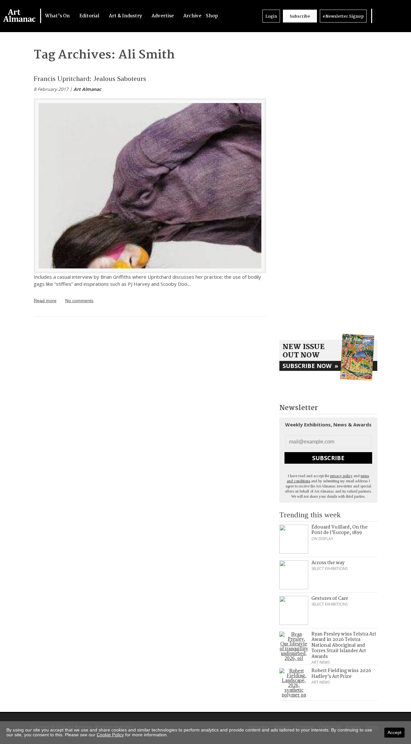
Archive (192, 16)
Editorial (89, 16)
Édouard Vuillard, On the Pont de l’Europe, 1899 (339, 530)
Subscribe (300, 16)
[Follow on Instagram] (391, 16)
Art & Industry (126, 16)
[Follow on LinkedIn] (378, 16)
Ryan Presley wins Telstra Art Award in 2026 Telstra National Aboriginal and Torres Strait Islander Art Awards (343, 645)
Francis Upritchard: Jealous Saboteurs (90, 78)
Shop (212, 16)
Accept (394, 732)
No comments (79, 300)
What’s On (58, 16)
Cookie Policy (110, 734)
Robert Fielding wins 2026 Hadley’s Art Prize (341, 673)
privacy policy (341, 476)
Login (271, 16)
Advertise (163, 16)
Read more (45, 300)
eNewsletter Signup (343, 16)
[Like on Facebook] (384, 16)
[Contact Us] (397, 16)
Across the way (328, 563)
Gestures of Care (329, 598)
